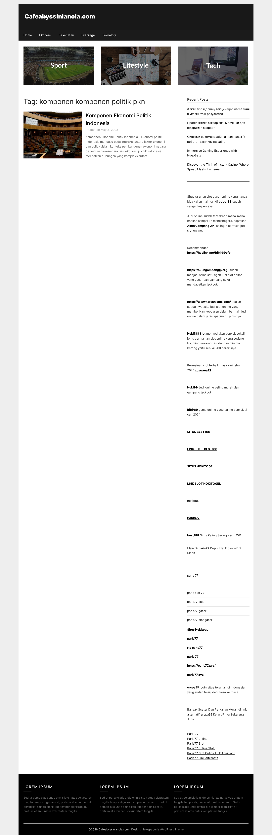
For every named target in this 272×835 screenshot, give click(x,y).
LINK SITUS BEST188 (202, 449)
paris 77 (193, 575)
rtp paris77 (195, 648)
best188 (193, 535)
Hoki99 (192, 387)
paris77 (192, 638)
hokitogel (193, 501)
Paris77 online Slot (201, 748)
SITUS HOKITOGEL (200, 466)
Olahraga (88, 35)
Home (27, 35)
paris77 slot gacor (199, 620)
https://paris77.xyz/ (201, 665)
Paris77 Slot (195, 743)
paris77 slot (195, 602)
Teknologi (109, 35)
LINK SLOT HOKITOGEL (204, 483)
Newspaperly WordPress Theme (163, 829)
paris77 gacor (196, 611)
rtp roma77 (203, 370)
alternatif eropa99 (199, 714)
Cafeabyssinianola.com (59, 16)
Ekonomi (45, 35)
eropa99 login (197, 687)
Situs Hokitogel (198, 629)
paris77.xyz (195, 675)
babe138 (225, 201)
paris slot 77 (195, 593)
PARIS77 (193, 518)
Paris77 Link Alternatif (202, 758)
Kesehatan (66, 35)
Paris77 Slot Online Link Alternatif (211, 753)
